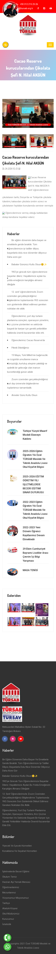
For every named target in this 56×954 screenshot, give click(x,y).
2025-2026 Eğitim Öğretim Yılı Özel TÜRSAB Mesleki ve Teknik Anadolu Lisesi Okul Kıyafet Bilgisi (35, 459)
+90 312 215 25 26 (28, 4)
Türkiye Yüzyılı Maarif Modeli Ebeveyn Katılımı (35, 434)
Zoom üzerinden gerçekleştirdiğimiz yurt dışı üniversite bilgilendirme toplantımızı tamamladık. (27, 383)
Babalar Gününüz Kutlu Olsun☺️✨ (29, 264)
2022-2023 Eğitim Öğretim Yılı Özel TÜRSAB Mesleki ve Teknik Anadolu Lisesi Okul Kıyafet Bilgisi (35, 509)
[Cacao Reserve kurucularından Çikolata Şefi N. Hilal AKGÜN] (28, 113)
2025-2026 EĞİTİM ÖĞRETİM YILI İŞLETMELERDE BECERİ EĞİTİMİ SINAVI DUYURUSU (33, 484)
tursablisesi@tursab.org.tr (20, 8)
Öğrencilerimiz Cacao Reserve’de (28, 340)
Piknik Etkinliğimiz (20, 347)
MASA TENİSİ (30, 570)
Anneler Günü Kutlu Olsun (24, 395)
